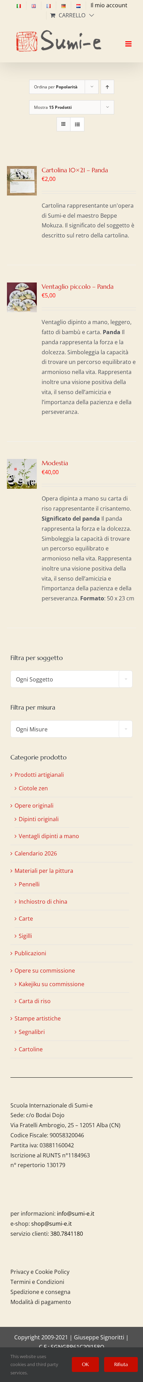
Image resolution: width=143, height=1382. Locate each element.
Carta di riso (35, 1001)
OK (85, 1364)
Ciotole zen (33, 788)
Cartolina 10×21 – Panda (75, 170)
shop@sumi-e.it (51, 1223)
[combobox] (71, 679)
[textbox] (71, 679)
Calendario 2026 (36, 853)
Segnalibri (32, 1032)
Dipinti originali (39, 819)
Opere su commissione (45, 970)
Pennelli (29, 884)
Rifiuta (121, 1364)
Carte (26, 918)
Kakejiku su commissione (51, 984)
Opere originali (34, 805)
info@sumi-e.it (75, 1213)
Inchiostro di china (43, 901)
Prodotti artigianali (39, 775)
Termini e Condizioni (37, 1282)
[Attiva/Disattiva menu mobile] (129, 37)
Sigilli (25, 936)
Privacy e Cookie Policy (39, 1272)
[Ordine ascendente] (107, 87)
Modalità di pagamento (40, 1302)
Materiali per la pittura (44, 871)
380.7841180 (66, 1233)
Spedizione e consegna (40, 1292)
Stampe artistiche (38, 1018)
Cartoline (31, 1049)
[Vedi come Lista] (77, 124)
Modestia (55, 463)
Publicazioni (30, 953)
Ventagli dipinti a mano (49, 836)
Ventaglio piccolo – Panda (77, 286)
